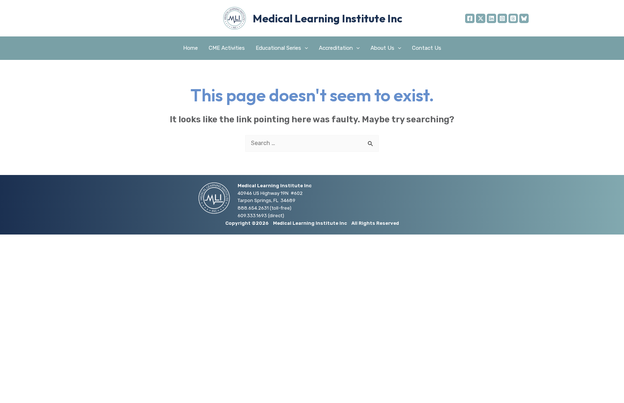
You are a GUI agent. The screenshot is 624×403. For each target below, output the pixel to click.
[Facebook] (469, 18)
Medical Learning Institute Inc (327, 18)
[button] (304, 48)
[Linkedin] (491, 18)
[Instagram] (502, 18)
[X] (480, 18)
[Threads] (513, 18)
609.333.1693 (252, 215)
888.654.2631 (253, 208)
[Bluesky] (524, 18)
